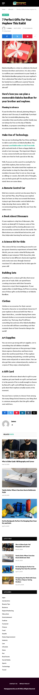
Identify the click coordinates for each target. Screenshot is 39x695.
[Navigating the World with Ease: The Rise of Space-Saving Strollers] (8, 580)
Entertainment (7, 617)
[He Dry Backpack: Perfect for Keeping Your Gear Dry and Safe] (19, 508)
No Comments (28, 28)
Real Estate (6, 657)
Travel (4, 670)
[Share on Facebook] (7, 36)
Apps (3, 597)
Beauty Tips (6, 604)
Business (5, 607)
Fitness (4, 627)
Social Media (6, 660)
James (10, 28)
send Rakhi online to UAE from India (22, 145)
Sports (4, 663)
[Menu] (3, 3)
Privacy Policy (25, 683)
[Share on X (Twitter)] (17, 36)
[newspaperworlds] (19, 3)
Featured (5, 624)
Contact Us (13, 683)
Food (3, 630)
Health (4, 634)
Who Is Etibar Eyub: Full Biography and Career (18, 461)
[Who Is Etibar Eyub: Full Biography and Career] (19, 449)
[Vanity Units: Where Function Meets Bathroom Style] (19, 477)
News (4, 650)
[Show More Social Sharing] (35, 36)
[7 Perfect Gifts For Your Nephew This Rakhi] (19, 52)
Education (5, 614)
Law (3, 643)
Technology (6, 666)
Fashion (4, 620)
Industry (5, 640)
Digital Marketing (8, 611)
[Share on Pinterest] (27, 36)
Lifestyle (5, 15)
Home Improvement (8, 637)
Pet (3, 653)
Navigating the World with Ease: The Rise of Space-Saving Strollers (25, 580)
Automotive (6, 601)
